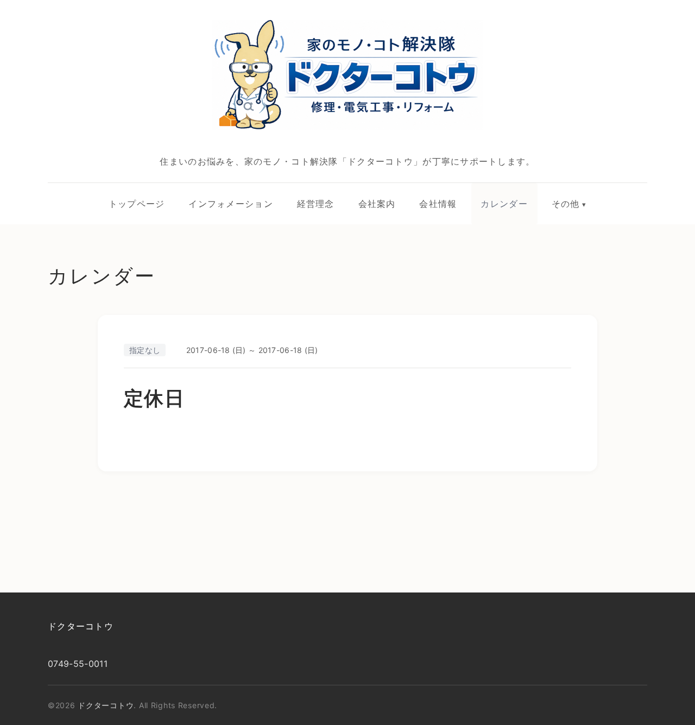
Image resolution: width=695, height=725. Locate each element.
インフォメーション (230, 203)
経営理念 (315, 203)
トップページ (137, 203)
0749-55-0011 (78, 663)
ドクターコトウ (80, 626)
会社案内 (377, 203)
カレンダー (504, 203)
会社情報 (438, 203)
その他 (566, 203)
